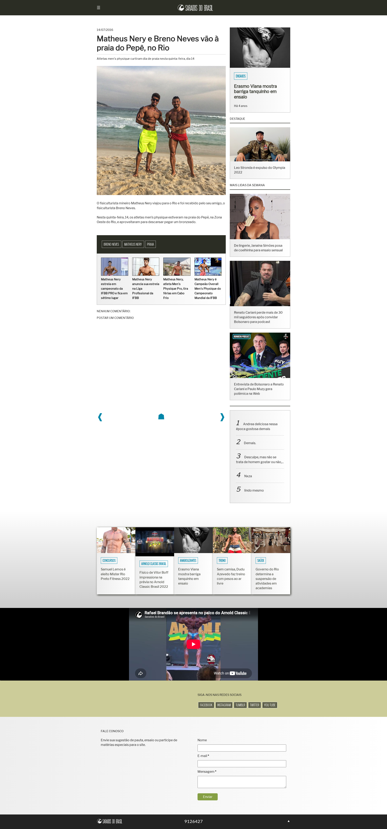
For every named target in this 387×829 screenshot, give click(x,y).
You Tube (270, 710)
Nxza (248, 481)
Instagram (224, 710)
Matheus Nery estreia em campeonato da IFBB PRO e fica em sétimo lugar (114, 289)
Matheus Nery (133, 244)
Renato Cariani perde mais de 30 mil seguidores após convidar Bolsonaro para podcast (258, 322)
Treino (222, 566)
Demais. (250, 448)
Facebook (206, 710)
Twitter (254, 710)
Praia (150, 244)
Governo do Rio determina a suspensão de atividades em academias (267, 584)
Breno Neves (112, 244)
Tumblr (240, 710)
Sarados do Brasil (248, 76)
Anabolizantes (188, 566)
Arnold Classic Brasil (153, 569)
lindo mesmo (254, 496)
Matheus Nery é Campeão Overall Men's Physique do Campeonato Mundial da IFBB (208, 289)
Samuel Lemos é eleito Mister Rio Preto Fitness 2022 (115, 579)
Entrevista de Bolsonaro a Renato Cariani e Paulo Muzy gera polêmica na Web (259, 394)
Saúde (260, 566)
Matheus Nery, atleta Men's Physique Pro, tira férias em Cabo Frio (175, 289)
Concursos (109, 566)
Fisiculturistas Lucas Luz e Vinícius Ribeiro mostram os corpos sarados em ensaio (258, 94)
